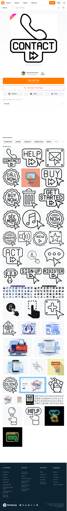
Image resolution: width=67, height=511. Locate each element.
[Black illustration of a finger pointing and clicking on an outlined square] (33, 309)
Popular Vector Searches (25, 483)
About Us (41, 477)
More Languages (57, 484)
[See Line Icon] (12, 220)
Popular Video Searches (25, 491)
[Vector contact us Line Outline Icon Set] (45, 400)
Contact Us (42, 474)
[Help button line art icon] (33, 416)
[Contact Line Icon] (12, 158)
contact (18, 141)
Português (55, 477)
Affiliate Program (23, 479)
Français (54, 482)
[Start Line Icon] (51, 198)
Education (6, 482)
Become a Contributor (42, 482)
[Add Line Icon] (54, 309)
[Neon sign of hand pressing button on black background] (54, 416)
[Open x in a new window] (34, 505)
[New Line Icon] (40, 238)
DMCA (23, 476)
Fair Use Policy (57, 506)
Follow (42, 74)
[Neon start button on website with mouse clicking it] (12, 437)
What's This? (19, 99)
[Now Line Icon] (55, 220)
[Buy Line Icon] (52, 177)
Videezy (5, 477)
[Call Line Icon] (11, 177)
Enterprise (6, 479)
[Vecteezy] (3, 3)
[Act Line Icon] (13, 257)
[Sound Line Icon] (24, 238)
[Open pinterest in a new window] (28, 505)
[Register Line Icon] (53, 276)
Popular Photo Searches (25, 487)
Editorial (33, 3)
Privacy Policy (59, 505)
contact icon (8, 141)
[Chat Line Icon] (54, 257)
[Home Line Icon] (9, 328)
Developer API (7, 484)
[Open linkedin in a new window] (26, 505)
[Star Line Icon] (56, 238)
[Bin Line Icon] (30, 198)
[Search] (58, 8)
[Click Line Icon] (10, 385)
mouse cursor (39, 141)
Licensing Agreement (24, 472)
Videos (25, 3)
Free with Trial (33, 81)
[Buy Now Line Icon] (12, 198)
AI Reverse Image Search (7, 488)
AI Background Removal (7, 492)
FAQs (40, 472)
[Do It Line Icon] (10, 238)
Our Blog (41, 479)
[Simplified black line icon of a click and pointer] (11, 276)
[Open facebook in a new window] (20, 505)
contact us (27, 141)
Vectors (8, 3)
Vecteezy (5, 474)
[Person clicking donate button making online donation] (55, 367)
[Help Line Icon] (33, 158)
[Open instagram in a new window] (23, 505)
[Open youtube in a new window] (37, 505)
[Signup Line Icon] (31, 276)
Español (54, 474)
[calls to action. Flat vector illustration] (32, 385)
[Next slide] (60, 142)
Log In (58, 2)
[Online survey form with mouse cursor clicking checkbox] (19, 400)
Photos (17, 3)
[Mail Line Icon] (55, 158)
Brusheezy (6, 472)
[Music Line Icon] (33, 220)
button (49, 141)
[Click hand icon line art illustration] (12, 416)
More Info (6, 103)
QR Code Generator (6, 496)
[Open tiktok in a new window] (31, 505)
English (54, 472)
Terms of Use (51, 505)
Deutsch (54, 479)
